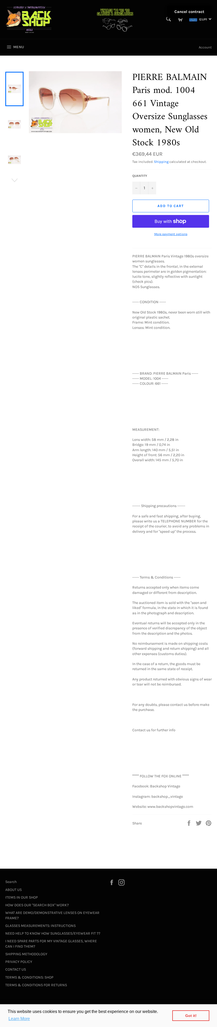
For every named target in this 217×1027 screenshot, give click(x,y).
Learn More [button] (19, 1018)
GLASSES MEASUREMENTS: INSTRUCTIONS (40, 925)
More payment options (170, 234)
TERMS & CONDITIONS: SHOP (29, 977)
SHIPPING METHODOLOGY (26, 954)
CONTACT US (15, 969)
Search (11, 882)
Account (205, 47)
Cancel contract (189, 11)
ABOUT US (13, 889)
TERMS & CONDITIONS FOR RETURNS (36, 985)
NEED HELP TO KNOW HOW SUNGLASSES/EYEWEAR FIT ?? (52, 933)
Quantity (139, 176)
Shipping (161, 162)
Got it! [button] (191, 1015)
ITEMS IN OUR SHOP (21, 897)
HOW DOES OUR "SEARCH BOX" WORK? (37, 905)
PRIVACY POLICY (18, 961)
